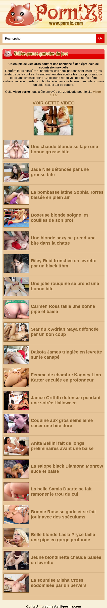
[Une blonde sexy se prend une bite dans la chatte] (16, 240)
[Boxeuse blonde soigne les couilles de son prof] (16, 217)
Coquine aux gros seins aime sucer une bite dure (62, 423)
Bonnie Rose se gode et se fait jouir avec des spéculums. (63, 514)
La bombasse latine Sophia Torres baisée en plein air (67, 195)
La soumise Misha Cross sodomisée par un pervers (59, 583)
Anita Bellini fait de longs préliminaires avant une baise (62, 446)
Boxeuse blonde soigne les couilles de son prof (60, 218)
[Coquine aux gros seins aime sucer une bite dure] (16, 423)
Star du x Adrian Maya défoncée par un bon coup (65, 332)
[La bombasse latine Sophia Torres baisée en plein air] (16, 195)
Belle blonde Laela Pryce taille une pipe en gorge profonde (63, 537)
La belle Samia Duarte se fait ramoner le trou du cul (61, 491)
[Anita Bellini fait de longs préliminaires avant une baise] (16, 446)
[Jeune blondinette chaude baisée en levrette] (16, 560)
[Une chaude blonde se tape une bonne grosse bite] (16, 149)
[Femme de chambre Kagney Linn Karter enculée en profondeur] (16, 377)
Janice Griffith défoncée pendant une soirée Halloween (66, 400)
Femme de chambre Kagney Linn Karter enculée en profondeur (66, 377)
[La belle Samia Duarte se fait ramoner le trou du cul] (16, 491)
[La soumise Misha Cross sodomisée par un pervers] (16, 583)
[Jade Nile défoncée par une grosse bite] (16, 172)
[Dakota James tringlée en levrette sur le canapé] (16, 354)
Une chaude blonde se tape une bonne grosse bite (64, 149)
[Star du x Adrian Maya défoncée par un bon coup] (16, 332)
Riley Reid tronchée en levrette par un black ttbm (63, 263)
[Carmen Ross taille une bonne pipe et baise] (16, 309)
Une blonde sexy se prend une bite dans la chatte (63, 240)
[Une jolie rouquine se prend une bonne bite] (16, 286)
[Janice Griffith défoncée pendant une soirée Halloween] (16, 400)
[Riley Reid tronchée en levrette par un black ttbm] (16, 263)
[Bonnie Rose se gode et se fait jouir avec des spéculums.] (16, 514)
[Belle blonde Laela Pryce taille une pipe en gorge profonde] (16, 537)
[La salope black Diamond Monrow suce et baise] (16, 469)
